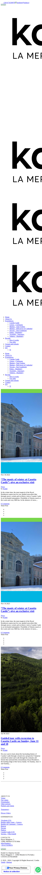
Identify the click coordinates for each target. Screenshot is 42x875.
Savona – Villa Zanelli (8, 834)
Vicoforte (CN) (6, 820)
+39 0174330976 (9, 3)
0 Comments (5, 504)
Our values (4, 800)
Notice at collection (12, 871)
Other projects (5, 804)
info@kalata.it (5, 843)
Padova (3, 830)
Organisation (5, 802)
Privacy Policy (6, 813)
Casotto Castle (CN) (8, 832)
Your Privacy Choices (18, 868)
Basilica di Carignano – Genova (12, 824)
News (3, 487)
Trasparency (5, 809)
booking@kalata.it (23, 3)
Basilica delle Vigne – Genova (11, 822)
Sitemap (9, 862)
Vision (3, 798)
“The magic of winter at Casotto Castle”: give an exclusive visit (18, 481)
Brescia (3, 826)
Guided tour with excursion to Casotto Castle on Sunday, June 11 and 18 (20, 741)
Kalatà (5, 489)
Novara (3, 828)
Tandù (3, 862)
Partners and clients (7, 806)
